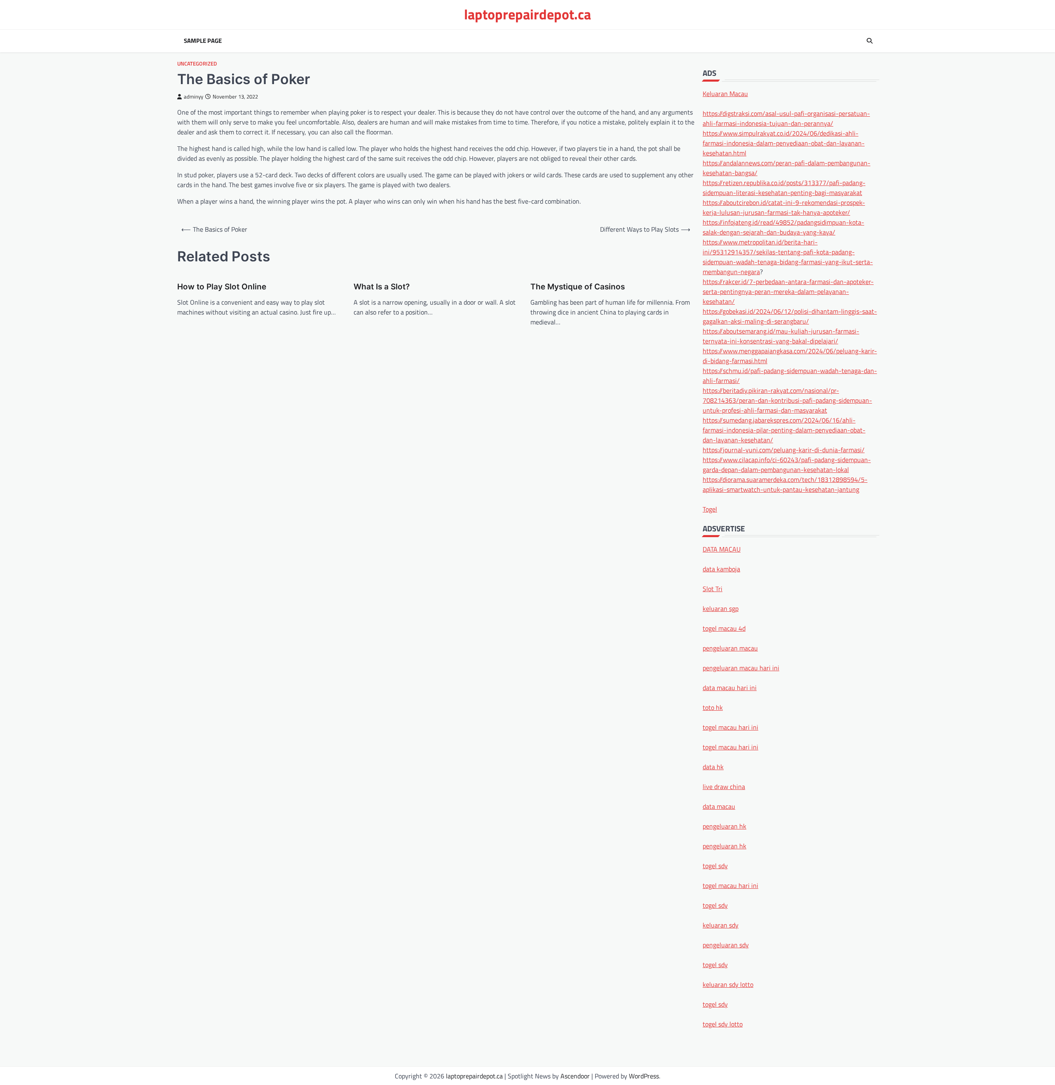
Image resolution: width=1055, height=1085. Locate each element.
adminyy (193, 97)
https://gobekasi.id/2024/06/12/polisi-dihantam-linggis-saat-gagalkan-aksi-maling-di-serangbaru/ (790, 316)
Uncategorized (197, 64)
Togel (710, 509)
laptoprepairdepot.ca (527, 14)
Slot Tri (712, 588)
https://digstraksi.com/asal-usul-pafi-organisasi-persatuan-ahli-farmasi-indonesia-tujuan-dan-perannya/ (786, 118)
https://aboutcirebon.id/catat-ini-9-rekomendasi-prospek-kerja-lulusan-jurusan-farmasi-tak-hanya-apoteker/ (784, 207)
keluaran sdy (720, 925)
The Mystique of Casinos (577, 286)
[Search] (869, 41)
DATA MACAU (722, 549)
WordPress (644, 1076)
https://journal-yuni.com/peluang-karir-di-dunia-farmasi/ (784, 449)
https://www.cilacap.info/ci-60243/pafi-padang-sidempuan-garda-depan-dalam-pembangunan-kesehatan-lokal (787, 464)
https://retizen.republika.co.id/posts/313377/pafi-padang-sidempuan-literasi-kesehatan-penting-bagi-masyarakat (784, 187)
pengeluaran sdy (726, 944)
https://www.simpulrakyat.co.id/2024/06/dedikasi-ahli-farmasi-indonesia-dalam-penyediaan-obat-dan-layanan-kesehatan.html (784, 142)
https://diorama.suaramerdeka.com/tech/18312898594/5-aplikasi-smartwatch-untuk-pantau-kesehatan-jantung (785, 484)
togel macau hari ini (730, 885)
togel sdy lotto (723, 1024)
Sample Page (203, 40)
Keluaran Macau (725, 93)
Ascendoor (575, 1076)
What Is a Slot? (382, 286)
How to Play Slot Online (221, 286)
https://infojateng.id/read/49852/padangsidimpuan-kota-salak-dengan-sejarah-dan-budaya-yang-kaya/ (783, 227)
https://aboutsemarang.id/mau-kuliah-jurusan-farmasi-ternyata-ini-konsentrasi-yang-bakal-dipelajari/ (781, 335)
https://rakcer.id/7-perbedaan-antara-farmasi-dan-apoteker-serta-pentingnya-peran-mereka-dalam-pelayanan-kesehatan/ (788, 291)
